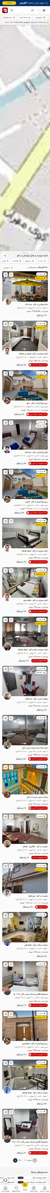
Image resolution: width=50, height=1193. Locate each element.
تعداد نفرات (23, 17)
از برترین (6, 268)
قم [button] (32, 10)
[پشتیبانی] (5, 1180)
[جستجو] (12, 10)
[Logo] (5, 10)
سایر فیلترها (7, 17)
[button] (44, 1189)
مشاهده (9, 3)
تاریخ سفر (38, 17)
